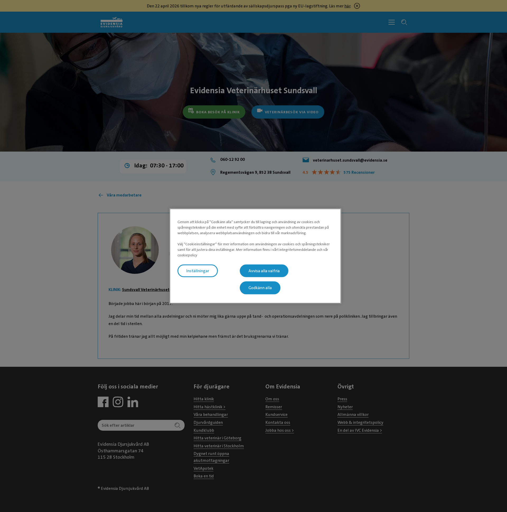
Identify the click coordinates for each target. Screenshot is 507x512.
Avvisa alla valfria (264, 270)
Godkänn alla (260, 287)
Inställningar (197, 270)
